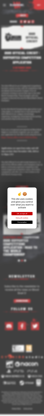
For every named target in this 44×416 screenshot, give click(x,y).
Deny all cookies (22, 218)
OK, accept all (22, 213)
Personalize (22, 222)
